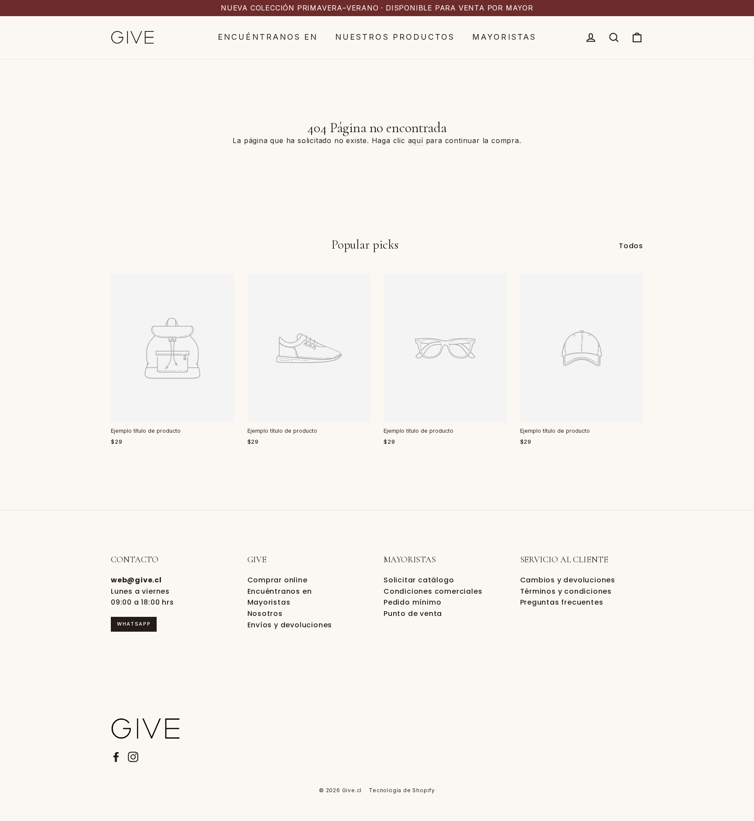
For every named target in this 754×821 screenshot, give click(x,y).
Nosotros (265, 614)
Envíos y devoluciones (289, 625)
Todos (631, 246)
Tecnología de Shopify (402, 790)
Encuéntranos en (268, 36)
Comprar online (277, 580)
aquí (415, 140)
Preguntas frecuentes (561, 602)
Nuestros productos (395, 36)
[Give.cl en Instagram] (133, 757)
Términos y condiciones (566, 591)
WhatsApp (134, 624)
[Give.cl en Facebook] (116, 757)
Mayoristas (504, 36)
